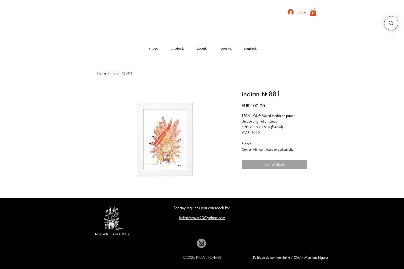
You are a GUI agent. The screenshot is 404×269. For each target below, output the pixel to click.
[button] (313, 12)
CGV (297, 257)
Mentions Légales (316, 257)
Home (101, 73)
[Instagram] (201, 243)
